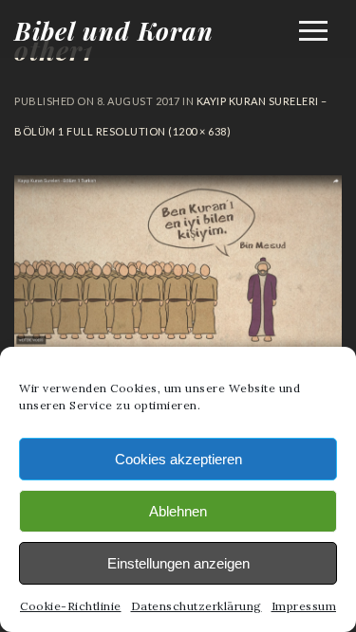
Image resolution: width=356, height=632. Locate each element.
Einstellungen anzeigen (178, 563)
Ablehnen (178, 511)
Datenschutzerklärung (196, 606)
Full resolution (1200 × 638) (148, 131)
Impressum (304, 606)
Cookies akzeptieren (178, 459)
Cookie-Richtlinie (71, 606)
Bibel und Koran (114, 30)
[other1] (178, 343)
